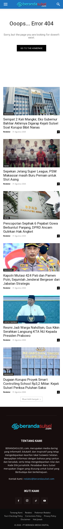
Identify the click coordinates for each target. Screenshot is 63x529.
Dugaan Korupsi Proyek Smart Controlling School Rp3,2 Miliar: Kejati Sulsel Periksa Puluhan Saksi (31, 384)
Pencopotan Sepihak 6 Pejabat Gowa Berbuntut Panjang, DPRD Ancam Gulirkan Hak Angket (30, 227)
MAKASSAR (8, 114)
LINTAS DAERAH (10, 322)
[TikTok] (36, 500)
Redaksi (6, 131)
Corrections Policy (33, 516)
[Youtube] (44, 500)
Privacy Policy (50, 516)
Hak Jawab (37, 519)
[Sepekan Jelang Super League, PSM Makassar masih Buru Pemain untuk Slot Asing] (31, 153)
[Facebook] (18, 500)
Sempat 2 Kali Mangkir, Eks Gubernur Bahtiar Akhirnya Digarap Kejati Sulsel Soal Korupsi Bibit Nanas (30, 123)
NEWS (6, 166)
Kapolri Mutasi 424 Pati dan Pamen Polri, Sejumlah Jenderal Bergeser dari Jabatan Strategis (31, 280)
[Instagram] (27, 500)
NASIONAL (8, 270)
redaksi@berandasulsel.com (39, 478)
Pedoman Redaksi (43, 512)
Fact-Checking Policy (13, 516)
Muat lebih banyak (30, 399)
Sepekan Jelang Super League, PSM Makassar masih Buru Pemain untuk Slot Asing (30, 175)
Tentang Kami (16, 512)
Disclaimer (25, 519)
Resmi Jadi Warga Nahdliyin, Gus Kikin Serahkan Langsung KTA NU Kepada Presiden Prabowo (31, 332)
